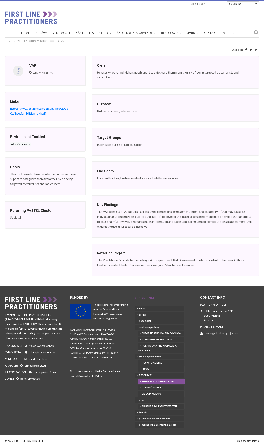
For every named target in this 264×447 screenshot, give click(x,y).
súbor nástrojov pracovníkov (161, 333)
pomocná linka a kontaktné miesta (157, 425)
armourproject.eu (35, 365)
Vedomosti (61, 33)
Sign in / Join (198, 4)
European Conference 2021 (158, 381)
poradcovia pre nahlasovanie (154, 418)
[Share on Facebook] (246, 49)
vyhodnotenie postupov (157, 339)
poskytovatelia (152, 363)
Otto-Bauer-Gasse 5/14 (219, 311)
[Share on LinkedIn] (256, 49)
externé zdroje (152, 387)
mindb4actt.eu (38, 359)
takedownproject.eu (41, 345)
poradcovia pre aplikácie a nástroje (157, 348)
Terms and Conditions (247, 441)
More (227, 33)
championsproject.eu (42, 352)
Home (25, 33)
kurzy (145, 369)
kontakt (210, 33)
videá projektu (151, 394)
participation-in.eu (45, 372)
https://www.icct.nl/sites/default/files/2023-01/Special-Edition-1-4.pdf (39, 111)
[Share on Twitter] (251, 49)
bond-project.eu (30, 378)
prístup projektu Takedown (159, 406)
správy (41, 33)
